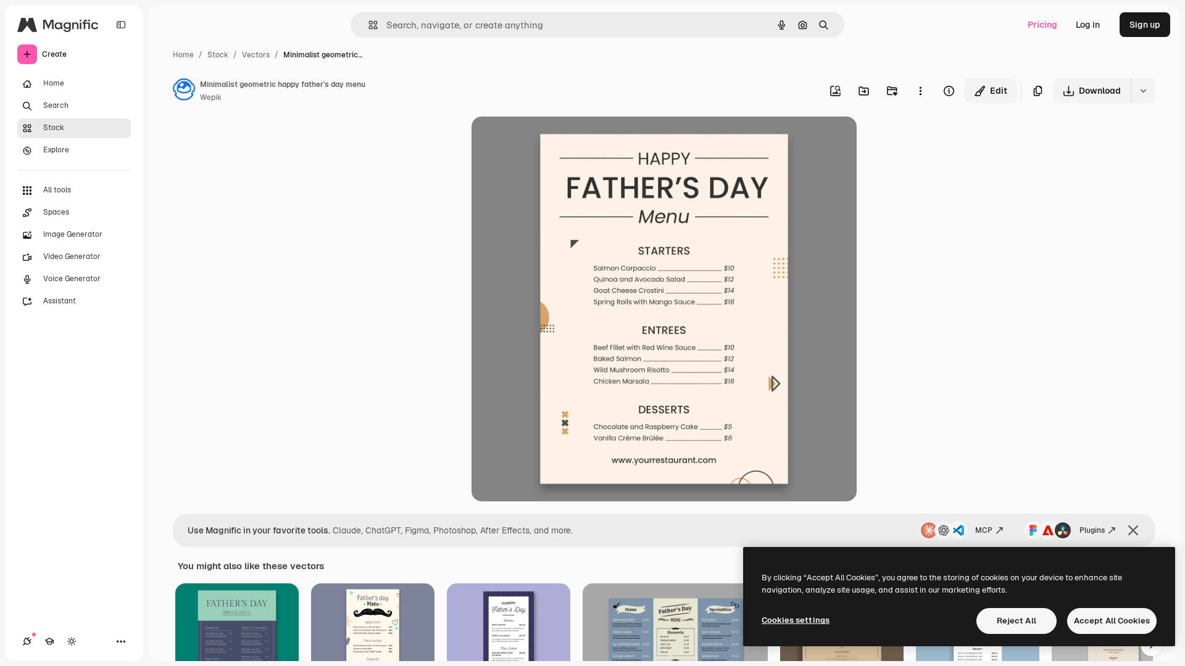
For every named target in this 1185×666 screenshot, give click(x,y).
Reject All (1016, 620)
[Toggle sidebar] (121, 25)
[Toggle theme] (71, 641)
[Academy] (49, 641)
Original (550, 140)
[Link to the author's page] (184, 91)
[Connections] (27, 641)
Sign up (1144, 24)
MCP (983, 530)
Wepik (211, 97)
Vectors (256, 55)
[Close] (1133, 530)
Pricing (1042, 24)
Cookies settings (796, 620)
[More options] (920, 90)
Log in (1088, 24)
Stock (217, 55)
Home (183, 55)
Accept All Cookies (1112, 620)
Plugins (1092, 530)
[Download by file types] (1143, 90)
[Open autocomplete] (368, 25)
